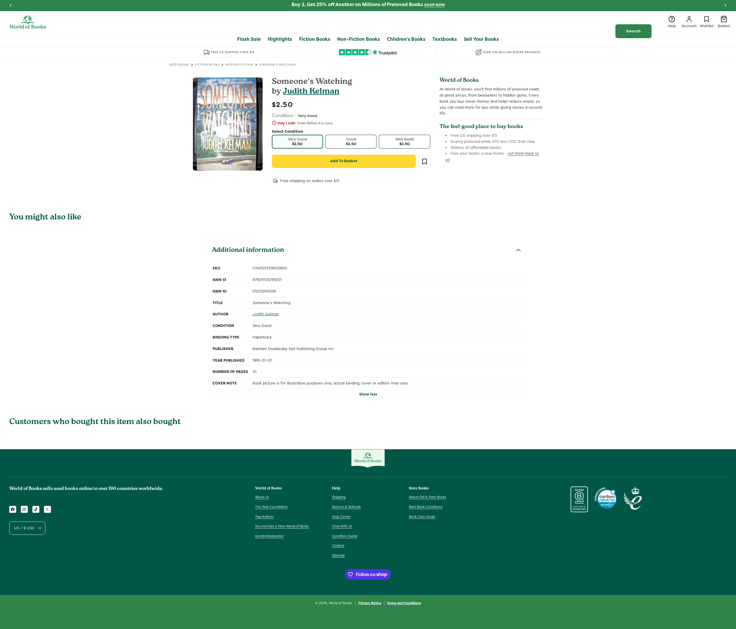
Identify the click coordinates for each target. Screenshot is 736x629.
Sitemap (338, 555)
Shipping (339, 497)
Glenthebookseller (269, 536)
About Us (262, 497)
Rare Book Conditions (425, 506)
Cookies (338, 545)
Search (633, 31)
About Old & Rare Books (427, 497)
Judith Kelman (311, 92)
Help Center (341, 516)
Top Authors (264, 516)
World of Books (341, 603)
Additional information (248, 251)
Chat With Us (342, 526)
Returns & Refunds (346, 506)
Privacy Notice (369, 602)
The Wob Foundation (271, 506)
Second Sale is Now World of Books (282, 526)
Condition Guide (344, 536)
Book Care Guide (422, 516)
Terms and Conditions (404, 602)
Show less (368, 394)
